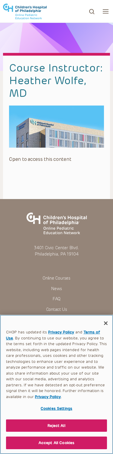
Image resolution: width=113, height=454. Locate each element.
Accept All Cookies (56, 442)
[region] (56, 384)
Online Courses (56, 278)
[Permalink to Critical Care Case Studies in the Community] (56, 127)
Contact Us (56, 309)
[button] (105, 11)
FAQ (56, 299)
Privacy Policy (61, 332)
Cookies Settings (56, 408)
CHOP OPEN (25, 11)
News (56, 288)
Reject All (56, 425)
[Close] (105, 323)
